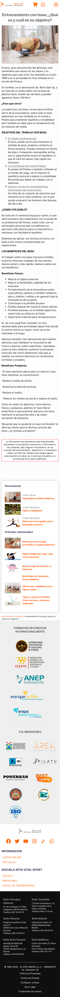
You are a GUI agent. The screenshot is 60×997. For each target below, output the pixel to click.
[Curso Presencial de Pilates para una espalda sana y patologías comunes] (13, 521)
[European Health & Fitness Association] (30, 696)
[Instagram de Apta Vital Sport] (34, 841)
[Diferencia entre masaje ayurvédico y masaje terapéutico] (13, 543)
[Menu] (35, 5)
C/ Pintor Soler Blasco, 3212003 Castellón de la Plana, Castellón (43, 906)
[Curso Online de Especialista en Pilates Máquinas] (13, 497)
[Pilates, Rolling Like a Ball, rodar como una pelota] (13, 555)
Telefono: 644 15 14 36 (42, 911)
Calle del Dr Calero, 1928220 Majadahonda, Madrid (42, 925)
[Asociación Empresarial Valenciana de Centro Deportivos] (15, 746)
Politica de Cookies (30, 978)
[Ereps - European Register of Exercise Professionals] (30, 713)
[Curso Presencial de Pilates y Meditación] (13, 509)
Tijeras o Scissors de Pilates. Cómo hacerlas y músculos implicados (36, 600)
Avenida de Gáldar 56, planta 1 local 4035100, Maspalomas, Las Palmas (14, 947)
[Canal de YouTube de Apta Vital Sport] (26, 841)
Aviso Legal (30, 987)
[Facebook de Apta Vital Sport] (8, 841)
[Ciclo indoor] (44, 778)
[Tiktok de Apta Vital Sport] (43, 841)
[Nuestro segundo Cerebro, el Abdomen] (13, 567)
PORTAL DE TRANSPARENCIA (18, 885)
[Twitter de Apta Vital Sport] (17, 841)
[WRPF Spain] (15, 795)
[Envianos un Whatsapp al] (52, 841)
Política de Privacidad (30, 973)
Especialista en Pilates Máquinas (38, 498)
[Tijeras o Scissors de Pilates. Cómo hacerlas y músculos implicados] (13, 600)
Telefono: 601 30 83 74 (13, 912)
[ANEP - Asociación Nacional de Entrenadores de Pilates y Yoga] (30, 679)
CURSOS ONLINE (11, 857)
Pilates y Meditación (32, 510)
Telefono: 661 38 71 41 (42, 951)
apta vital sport (8, 616)
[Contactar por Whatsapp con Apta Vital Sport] (43, 5)
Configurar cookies (30, 982)
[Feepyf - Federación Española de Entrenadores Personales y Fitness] (30, 662)
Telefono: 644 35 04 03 (14, 933)
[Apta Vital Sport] (12, 5)
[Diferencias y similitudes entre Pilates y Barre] (13, 588)
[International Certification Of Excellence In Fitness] (30, 645)
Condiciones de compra (30, 991)
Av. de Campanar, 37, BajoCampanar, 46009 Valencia (15, 908)
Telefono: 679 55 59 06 (13, 954)
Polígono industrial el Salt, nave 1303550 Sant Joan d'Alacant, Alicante (15, 926)
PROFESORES (9, 880)
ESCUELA (7, 875)
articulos (20, 616)
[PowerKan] (15, 778)
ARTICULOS (8, 862)
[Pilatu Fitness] (44, 762)
